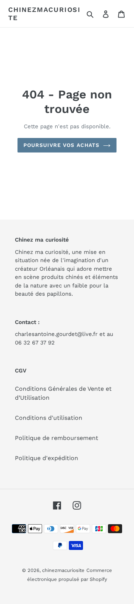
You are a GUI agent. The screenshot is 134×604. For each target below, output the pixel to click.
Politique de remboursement (56, 437)
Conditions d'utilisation (48, 417)
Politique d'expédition (46, 458)
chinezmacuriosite (44, 14)
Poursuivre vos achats (61, 145)
